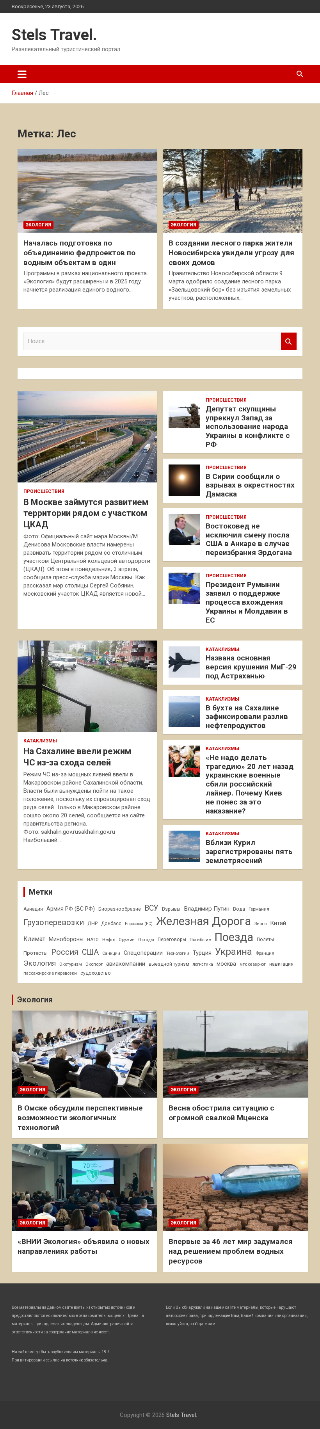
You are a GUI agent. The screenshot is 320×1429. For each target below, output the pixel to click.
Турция (202, 952)
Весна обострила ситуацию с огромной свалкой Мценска (221, 1112)
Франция (265, 953)
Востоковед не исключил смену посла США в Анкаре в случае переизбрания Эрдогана (249, 539)
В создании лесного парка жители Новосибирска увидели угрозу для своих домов (231, 252)
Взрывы (171, 909)
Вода (239, 909)
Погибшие (200, 939)
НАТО (93, 939)
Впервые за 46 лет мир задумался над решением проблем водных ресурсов (231, 1251)
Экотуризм (70, 964)
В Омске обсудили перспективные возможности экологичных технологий (80, 1117)
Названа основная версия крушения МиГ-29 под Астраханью (251, 666)
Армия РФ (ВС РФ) (70, 909)
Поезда (233, 937)
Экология (38, 225)
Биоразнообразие (119, 909)
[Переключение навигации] (22, 74)
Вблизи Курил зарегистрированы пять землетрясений (249, 851)
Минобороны (66, 939)
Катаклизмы (40, 741)
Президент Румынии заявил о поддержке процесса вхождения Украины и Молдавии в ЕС (247, 602)
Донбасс (111, 923)
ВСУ (151, 908)
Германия (259, 909)
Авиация (33, 909)
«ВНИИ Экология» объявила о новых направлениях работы (83, 1246)
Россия (64, 952)
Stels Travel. (54, 35)
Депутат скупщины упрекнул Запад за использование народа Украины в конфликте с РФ (248, 426)
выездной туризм (169, 964)
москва (226, 964)
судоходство (95, 973)
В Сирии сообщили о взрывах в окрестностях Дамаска (250, 485)
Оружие (127, 939)
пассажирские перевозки (50, 973)
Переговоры (172, 939)
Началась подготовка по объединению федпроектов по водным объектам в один (79, 252)
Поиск (289, 341)
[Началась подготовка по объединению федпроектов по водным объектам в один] (87, 191)
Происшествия (43, 491)
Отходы (146, 939)
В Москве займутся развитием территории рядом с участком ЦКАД (85, 513)
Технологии (177, 953)
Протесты (35, 953)
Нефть (108, 939)
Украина (233, 951)
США (90, 952)
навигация (281, 964)
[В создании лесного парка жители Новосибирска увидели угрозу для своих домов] (232, 191)
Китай (278, 923)
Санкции (111, 953)
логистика (203, 964)
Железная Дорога (203, 921)
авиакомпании (125, 963)
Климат (34, 939)
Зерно (260, 923)
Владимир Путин (206, 908)
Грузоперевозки (53, 922)
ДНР (92, 923)
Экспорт (94, 964)
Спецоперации (143, 952)
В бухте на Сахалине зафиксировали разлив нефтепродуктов (247, 716)
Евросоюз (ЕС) (139, 923)
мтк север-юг (253, 964)
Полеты (265, 939)
